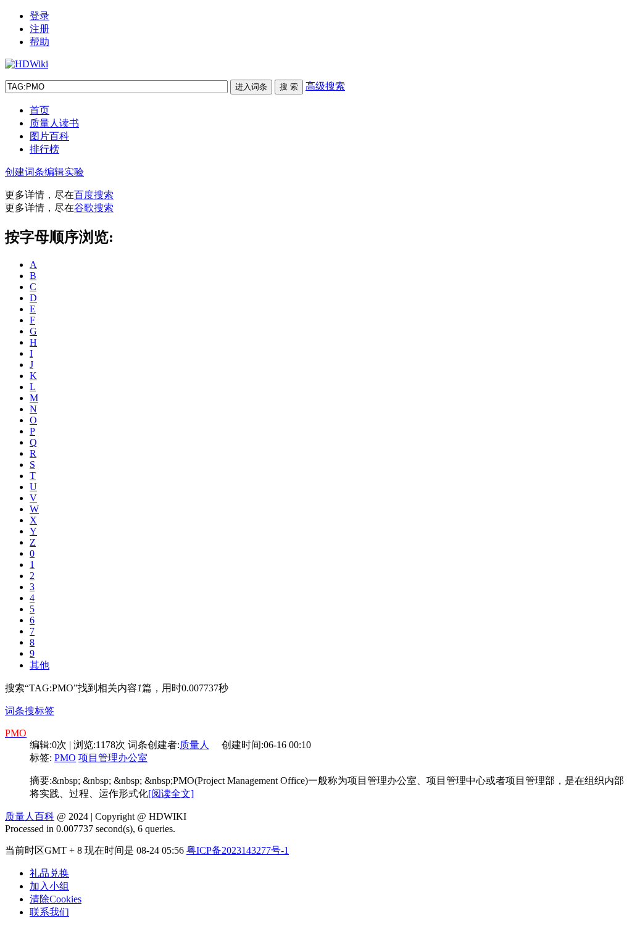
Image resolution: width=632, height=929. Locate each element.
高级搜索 (325, 86)
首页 (39, 110)
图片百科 (49, 136)
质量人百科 (29, 816)
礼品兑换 (49, 873)
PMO (65, 757)
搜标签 (39, 711)
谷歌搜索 (94, 207)
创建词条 (24, 172)
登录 (39, 15)
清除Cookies (55, 899)
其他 (39, 665)
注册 (39, 28)
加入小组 (49, 886)
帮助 (39, 41)
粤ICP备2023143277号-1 (237, 850)
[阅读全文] (171, 793)
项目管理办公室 (113, 757)
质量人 (194, 744)
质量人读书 (54, 123)
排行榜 (44, 149)
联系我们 (49, 912)
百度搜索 (94, 195)
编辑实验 (64, 172)
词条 (15, 711)
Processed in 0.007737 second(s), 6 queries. (90, 828)
